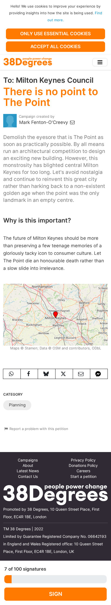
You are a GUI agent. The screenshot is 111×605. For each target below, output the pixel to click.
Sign (55, 593)
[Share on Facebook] (29, 374)
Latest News (28, 471)
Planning (17, 404)
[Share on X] (64, 374)
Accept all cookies (55, 46)
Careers (83, 471)
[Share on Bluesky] (47, 374)
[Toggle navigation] (99, 62)
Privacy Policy (83, 460)
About (28, 465)
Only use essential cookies (55, 33)
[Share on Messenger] (99, 374)
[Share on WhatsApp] (12, 374)
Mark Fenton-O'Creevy (44, 122)
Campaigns (28, 460)
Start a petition (83, 476)
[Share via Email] (82, 374)
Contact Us (28, 476)
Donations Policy (83, 465)
